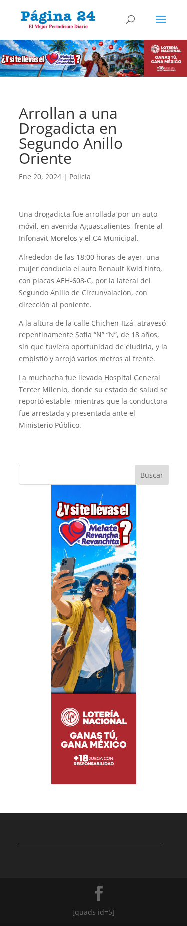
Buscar (151, 475)
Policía (80, 176)
